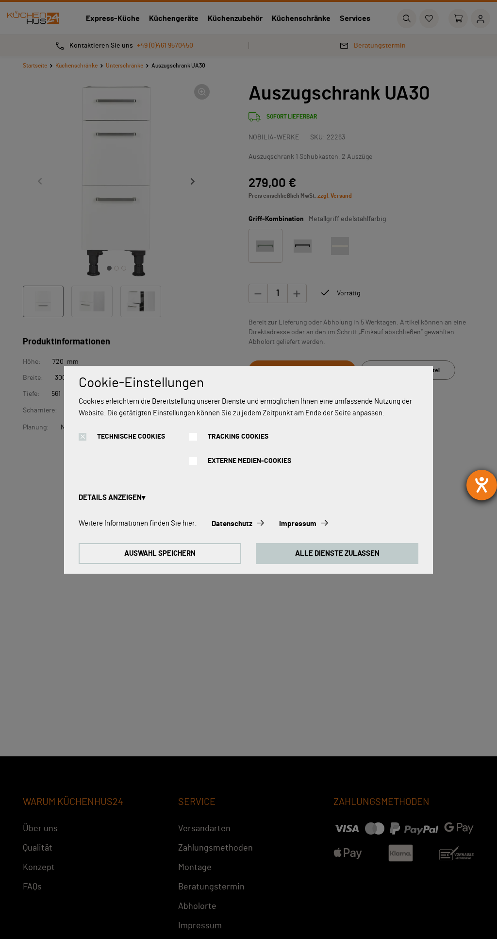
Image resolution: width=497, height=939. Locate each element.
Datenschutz (232, 524)
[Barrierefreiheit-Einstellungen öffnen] (481, 485)
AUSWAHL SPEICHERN (160, 553)
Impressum (297, 524)
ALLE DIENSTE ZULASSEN (337, 553)
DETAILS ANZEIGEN (110, 497)
